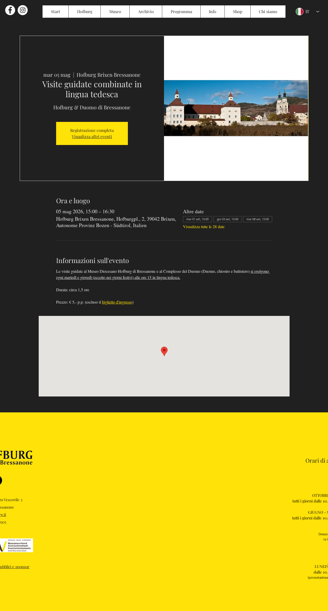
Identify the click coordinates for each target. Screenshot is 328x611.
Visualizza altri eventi (92, 136)
